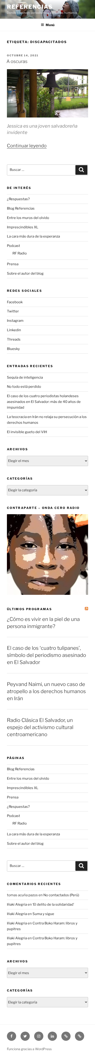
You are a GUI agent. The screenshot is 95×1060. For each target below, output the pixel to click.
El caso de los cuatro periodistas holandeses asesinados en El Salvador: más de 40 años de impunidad (44, 402)
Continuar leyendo (27, 145)
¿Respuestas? (18, 199)
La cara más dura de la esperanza (33, 236)
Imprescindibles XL (22, 227)
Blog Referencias (21, 208)
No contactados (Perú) (61, 895)
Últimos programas (29, 609)
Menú (50, 25)
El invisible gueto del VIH (27, 432)
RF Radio (19, 253)
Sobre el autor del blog (25, 273)
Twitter (13, 311)
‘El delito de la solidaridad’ (53, 904)
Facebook (15, 302)
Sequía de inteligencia (25, 377)
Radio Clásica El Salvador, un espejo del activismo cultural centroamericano (40, 727)
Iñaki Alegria (17, 904)
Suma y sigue (43, 914)
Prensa (12, 264)
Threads (14, 339)
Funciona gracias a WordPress (29, 1049)
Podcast (13, 246)
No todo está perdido (24, 387)
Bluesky (13, 349)
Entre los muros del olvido (28, 218)
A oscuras (16, 61)
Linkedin (14, 330)
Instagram (15, 321)
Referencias (30, 6)
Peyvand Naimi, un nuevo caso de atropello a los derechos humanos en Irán (46, 691)
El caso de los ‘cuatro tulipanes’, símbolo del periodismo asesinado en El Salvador (46, 655)
